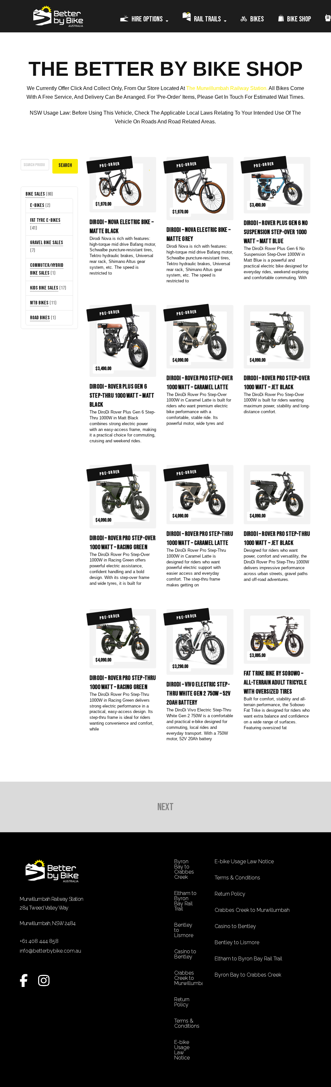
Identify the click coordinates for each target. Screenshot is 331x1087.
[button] (27, 963)
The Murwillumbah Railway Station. (227, 88)
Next (165, 807)
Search (27, 154)
